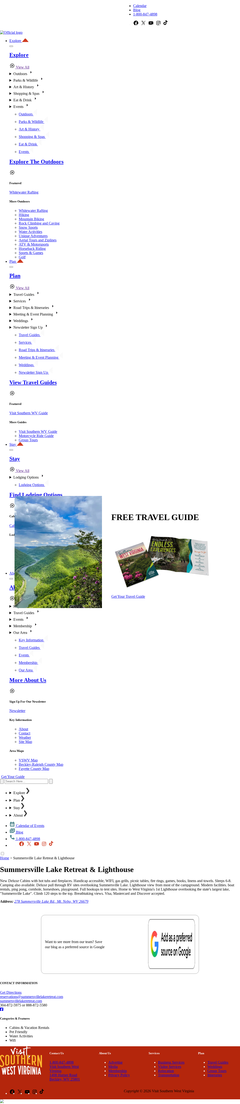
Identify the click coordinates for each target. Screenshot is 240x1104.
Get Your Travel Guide (128, 596)
